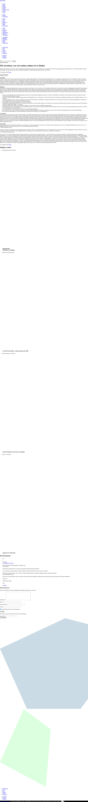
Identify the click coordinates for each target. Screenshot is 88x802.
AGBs (4, 52)
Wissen (4, 8)
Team (4, 48)
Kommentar (3, 599)
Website (1, 606)
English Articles (6, 9)
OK (62, 801)
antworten (5, 585)
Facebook (5, 57)
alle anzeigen (5, 16)
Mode (4, 23)
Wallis (4, 40)
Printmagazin (5, 47)
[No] (64, 801)
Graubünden (5, 37)
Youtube (4, 56)
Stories (4, 3)
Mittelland (5, 38)
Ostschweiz (5, 39)
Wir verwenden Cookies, (5, 801)
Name (1, 602)
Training (4, 7)
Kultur (4, 5)
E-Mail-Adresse (3, 604)
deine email (2, 616)
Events (4, 10)
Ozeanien (4, 33)
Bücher (4, 18)
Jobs (3, 49)
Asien (4, 29)
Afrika (4, 28)
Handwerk (5, 22)
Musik (4, 24)
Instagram (5, 55)
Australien (5, 30)
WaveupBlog (2, 0)
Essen (4, 20)
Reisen (4, 6)
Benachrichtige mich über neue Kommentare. (11, 609)
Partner (4, 12)
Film (3, 21)
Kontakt (4, 50)
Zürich (4, 41)
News (4, 14)
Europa (4, 31)
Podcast (4, 15)
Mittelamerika (5, 32)
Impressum (5, 53)
